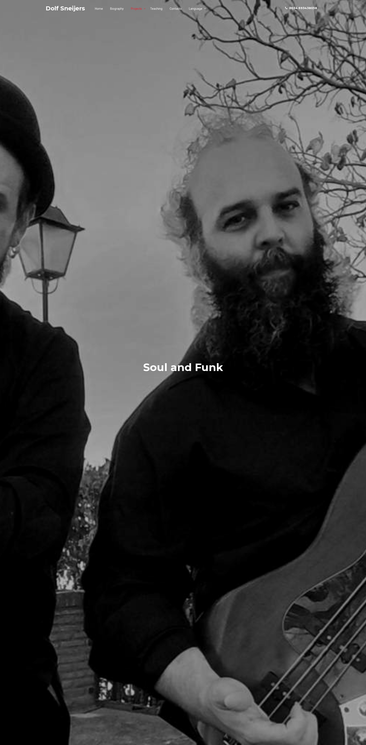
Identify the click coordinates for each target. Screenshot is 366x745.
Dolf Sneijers (65, 8)
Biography (117, 8)
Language (195, 8)
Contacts (176, 8)
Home (99, 8)
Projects (136, 8)
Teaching (156, 8)
